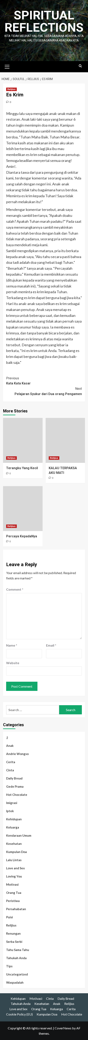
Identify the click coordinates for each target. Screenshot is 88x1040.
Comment (14, 589)
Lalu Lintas (13, 860)
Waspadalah (15, 982)
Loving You (14, 876)
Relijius (11, 89)
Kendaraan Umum (18, 835)
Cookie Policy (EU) (19, 1014)
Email (51, 645)
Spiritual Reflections (44, 21)
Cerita (10, 762)
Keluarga (12, 827)
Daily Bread (14, 778)
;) (7, 737)
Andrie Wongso (17, 754)
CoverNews (63, 1028)
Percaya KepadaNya (21, 536)
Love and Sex (15, 868)
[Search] (80, 66)
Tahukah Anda (16, 958)
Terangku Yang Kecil (22, 468)
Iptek (10, 811)
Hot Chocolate (16, 794)
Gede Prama (15, 786)
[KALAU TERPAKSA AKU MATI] (65, 440)
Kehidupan (14, 819)
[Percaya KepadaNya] (23, 508)
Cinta (10, 770)
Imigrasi (11, 803)
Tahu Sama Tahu (17, 950)
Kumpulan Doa (16, 852)
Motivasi (12, 884)
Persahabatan (16, 909)
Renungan (13, 933)
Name (11, 645)
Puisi (9, 917)
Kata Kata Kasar (18, 380)
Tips (9, 966)
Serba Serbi (14, 941)
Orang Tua (13, 892)
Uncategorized (17, 974)
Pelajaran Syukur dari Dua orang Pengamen (48, 391)
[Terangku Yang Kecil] (23, 440)
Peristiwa (13, 901)
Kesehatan (14, 843)
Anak (10, 745)
